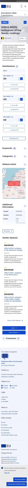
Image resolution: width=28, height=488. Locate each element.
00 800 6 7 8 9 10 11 (11, 457)
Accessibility (4, 401)
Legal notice (4, 397)
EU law (3, 422)
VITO (17, 218)
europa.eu (14, 449)
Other (13, 387)
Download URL (15, 88)
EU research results (6, 427)
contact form (12, 461)
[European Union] (13, 445)
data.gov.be (8, 38)
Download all (13, 138)
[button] (22, 1)
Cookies (3, 399)
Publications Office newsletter (9, 413)
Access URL (15, 84)
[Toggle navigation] (25, 15)
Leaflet (6, 198)
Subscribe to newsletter (7, 376)
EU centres (16, 463)
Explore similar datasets (15, 320)
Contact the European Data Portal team (12, 374)
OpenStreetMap (12, 198)
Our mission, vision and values (9, 411)
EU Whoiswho (5, 430)
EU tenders (4, 425)
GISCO (23, 198)
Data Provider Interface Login (9, 435)
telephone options (12, 459)
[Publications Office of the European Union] (13, 356)
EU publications (5, 433)
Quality (13, 328)
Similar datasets (13, 332)
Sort (4, 70)
